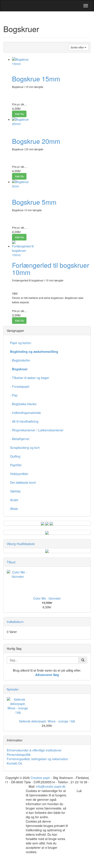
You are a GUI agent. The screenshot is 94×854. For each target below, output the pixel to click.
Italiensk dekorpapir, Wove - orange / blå (47, 721)
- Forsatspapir (20, 386)
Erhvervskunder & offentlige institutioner (34, 750)
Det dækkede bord (23, 482)
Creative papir (40, 777)
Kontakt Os (14, 763)
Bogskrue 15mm (36, 78)
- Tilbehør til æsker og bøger (29, 378)
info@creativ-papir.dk (50, 786)
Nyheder (13, 689)
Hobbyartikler (19, 474)
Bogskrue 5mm (34, 202)
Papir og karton (20, 343)
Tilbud (11, 562)
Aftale (14, 508)
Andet (14, 500)
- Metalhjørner (20, 439)
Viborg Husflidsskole (21, 544)
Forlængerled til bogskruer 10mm (50, 268)
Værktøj (15, 491)
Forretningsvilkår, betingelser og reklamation (37, 759)
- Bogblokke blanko (23, 404)
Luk (79, 791)
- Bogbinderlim (20, 360)
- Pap (13, 395)
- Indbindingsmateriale (25, 412)
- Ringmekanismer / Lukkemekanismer (36, 430)
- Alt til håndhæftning (24, 421)
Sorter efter (77, 47)
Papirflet (15, 465)
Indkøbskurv (15, 621)
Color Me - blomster (47, 598)
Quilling (15, 456)
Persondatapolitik (19, 754)
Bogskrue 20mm (36, 141)
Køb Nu (19, 114)
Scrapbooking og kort (25, 447)
